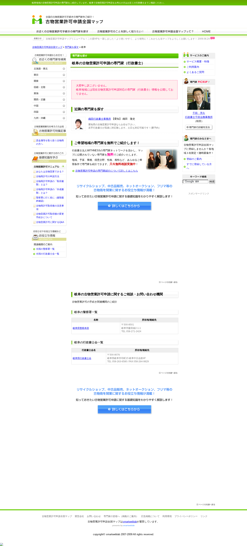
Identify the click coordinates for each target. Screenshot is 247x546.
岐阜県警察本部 (81, 328)
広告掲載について (150, 516)
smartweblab (130, 521)
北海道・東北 (49, 68)
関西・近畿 (49, 99)
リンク (203, 516)
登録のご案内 (194, 158)
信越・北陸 (49, 87)
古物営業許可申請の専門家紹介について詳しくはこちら (106, 170)
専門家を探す (72, 47)
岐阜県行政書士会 (82, 358)
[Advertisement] (124, 247)
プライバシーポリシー (186, 516)
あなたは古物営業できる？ (50, 171)
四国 (49, 111)
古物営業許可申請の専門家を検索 (62, 31)
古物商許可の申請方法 (47, 176)
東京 (49, 74)
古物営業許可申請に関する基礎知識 (49, 157)
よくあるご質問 (195, 72)
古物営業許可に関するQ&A (50, 222)
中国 (49, 105)
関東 (49, 81)
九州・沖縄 (49, 118)
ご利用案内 (193, 66)
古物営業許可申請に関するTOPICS (49, 130)
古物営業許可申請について (120, 31)
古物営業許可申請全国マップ (47, 47)
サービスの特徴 (172, 31)
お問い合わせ (94, 516)
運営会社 (79, 516)
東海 (49, 93)
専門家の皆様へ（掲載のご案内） (121, 516)
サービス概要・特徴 (198, 61)
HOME (206, 31)
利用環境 (167, 516)
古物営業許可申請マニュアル (49, 166)
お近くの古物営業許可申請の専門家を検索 (49, 59)
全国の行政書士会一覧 (47, 253)
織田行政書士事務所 (99, 118)
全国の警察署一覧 (45, 249)
